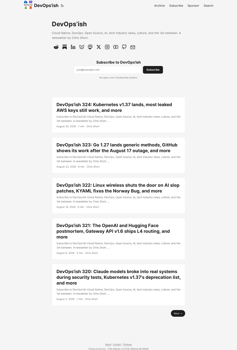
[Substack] (64, 47)
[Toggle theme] (62, 5)
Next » (178, 313)
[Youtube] (115, 47)
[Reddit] (56, 47)
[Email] (132, 47)
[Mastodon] (90, 47)
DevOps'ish (46, 5)
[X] (98, 47)
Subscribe (152, 69)
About (108, 344)
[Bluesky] (81, 47)
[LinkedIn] (73, 47)
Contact (117, 344)
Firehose (127, 344)
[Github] (124, 47)
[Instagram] (107, 47)
